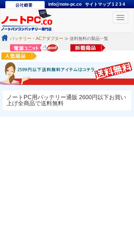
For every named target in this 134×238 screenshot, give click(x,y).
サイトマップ (98, 4)
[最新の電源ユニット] (35, 47)
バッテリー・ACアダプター (36, 38)
